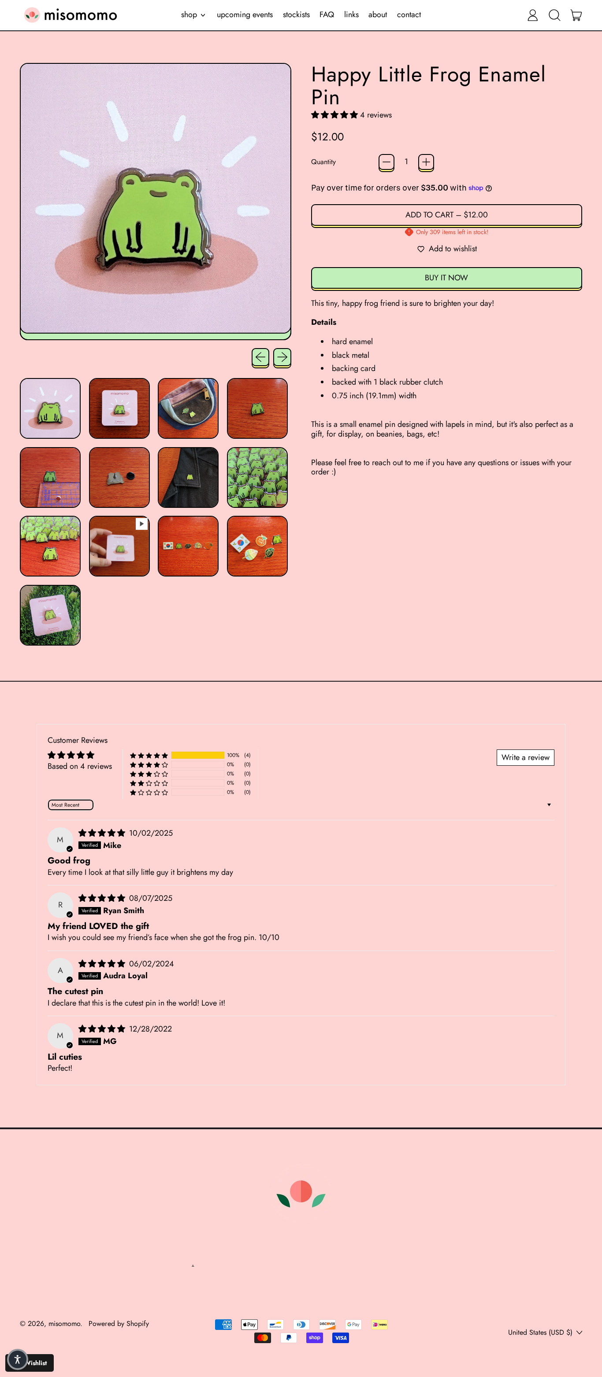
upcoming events (245, 14)
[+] (426, 162)
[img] (102, 833)
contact (409, 14)
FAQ (327, 14)
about (377, 14)
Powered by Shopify (119, 1323)
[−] (386, 162)
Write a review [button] (526, 757)
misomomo (64, 1323)
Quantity (323, 162)
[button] (554, 15)
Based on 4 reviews (80, 766)
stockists (296, 14)
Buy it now (446, 277)
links (351, 14)
